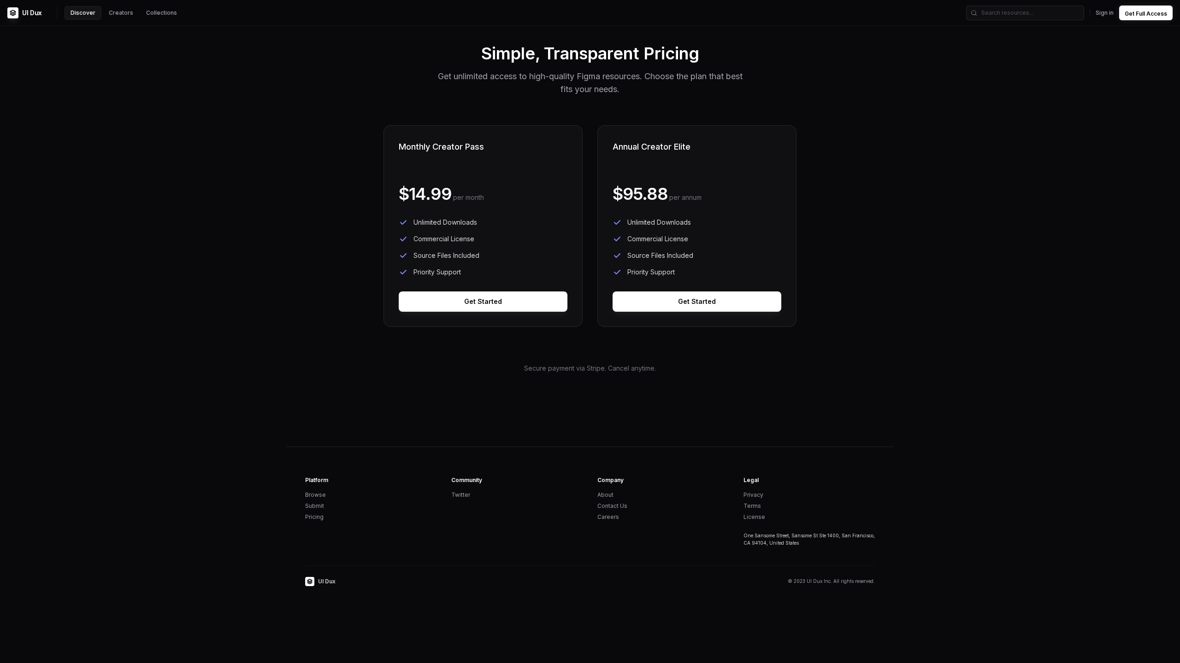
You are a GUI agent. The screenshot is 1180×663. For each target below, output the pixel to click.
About (605, 494)
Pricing (314, 516)
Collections (161, 12)
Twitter (460, 494)
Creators (121, 12)
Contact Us (612, 505)
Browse (315, 494)
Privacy (753, 494)
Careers (608, 516)
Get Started (483, 301)
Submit (314, 505)
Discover (83, 12)
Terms (752, 505)
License (754, 516)
